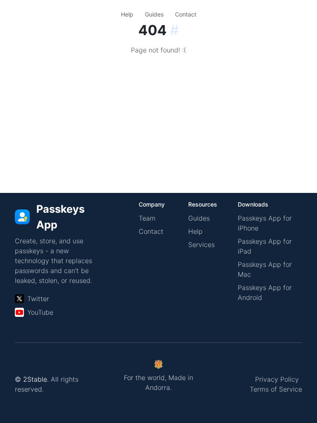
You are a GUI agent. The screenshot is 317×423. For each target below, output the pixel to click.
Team (147, 218)
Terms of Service (276, 389)
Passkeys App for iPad (265, 246)
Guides (154, 14)
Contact (185, 14)
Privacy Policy (277, 379)
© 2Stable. (32, 379)
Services (201, 244)
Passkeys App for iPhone (265, 223)
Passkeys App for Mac (265, 269)
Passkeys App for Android (265, 292)
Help (127, 14)
